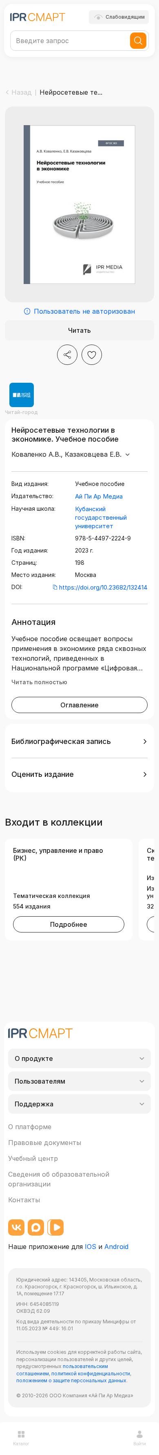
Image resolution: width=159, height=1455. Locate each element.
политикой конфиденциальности (90, 1373)
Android (116, 1246)
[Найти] (138, 41)
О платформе (29, 1127)
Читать (79, 330)
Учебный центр (33, 1158)
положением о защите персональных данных (71, 1380)
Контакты (24, 1200)
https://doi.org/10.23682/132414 (103, 587)
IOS (90, 1246)
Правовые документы (44, 1142)
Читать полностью (39, 682)
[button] (79, 741)
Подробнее (68, 924)
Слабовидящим (125, 17)
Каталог (21, 1443)
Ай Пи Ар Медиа (99, 496)
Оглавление (79, 705)
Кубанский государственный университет (101, 517)
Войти (139, 1443)
